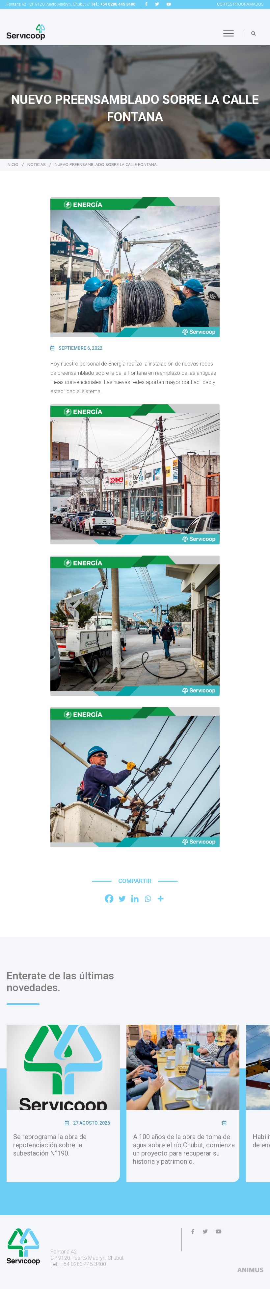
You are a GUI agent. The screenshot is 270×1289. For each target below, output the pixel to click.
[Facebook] (109, 898)
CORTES (240, 4)
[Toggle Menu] (228, 33)
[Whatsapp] (147, 898)
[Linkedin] (135, 898)
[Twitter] (122, 898)
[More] (160, 898)
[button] (253, 33)
